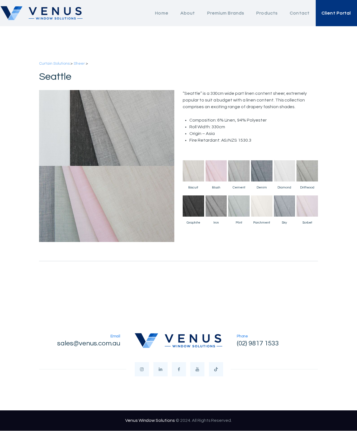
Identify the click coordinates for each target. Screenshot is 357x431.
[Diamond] (284, 171)
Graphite (193, 222)
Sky (284, 222)
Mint (239, 222)
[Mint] (239, 206)
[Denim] (261, 171)
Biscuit (193, 187)
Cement (239, 187)
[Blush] (216, 171)
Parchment (261, 222)
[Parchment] (261, 206)
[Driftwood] (307, 171)
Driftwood (307, 187)
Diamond (284, 187)
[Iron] (216, 206)
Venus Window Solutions (150, 420)
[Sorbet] (307, 206)
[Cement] (239, 171)
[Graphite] (193, 206)
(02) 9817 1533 (258, 343)
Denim (262, 187)
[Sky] (284, 206)
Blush (216, 187)
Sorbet (307, 222)
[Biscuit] (193, 171)
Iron (216, 222)
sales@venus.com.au (88, 343)
